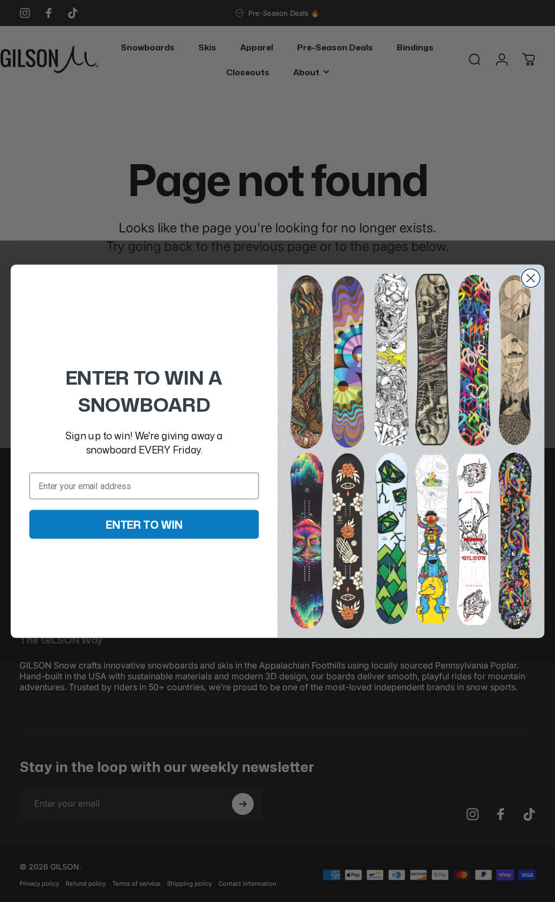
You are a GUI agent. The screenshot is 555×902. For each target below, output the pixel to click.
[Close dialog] (530, 278)
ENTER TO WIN (144, 524)
